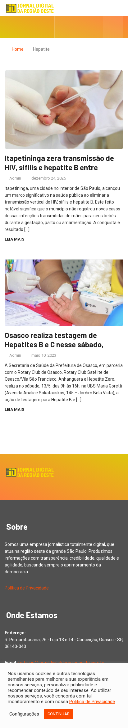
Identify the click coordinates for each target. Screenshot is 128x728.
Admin (15, 178)
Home (18, 49)
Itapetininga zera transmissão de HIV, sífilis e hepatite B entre (59, 162)
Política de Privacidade (27, 587)
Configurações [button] (24, 714)
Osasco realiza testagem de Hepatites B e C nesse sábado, (54, 340)
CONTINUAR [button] (59, 714)
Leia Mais (14, 239)
